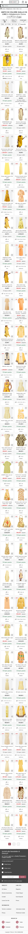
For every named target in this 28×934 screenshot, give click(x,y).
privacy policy (19, 880)
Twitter (21, 922)
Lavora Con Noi (5, 900)
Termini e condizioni (6, 909)
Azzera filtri (23, 24)
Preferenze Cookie (20, 912)
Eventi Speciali (19, 896)
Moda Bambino (8, 872)
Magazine (18, 889)
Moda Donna (7, 864)
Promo (17, 900)
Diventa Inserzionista (7, 893)
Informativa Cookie (20, 909)
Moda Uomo (7, 868)
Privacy (3, 912)
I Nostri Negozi (19, 893)
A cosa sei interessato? (7, 861)
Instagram (8, 922)
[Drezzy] (14, 2)
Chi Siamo (4, 889)
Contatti (4, 896)
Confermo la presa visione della (12, 880)
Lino (16, 24)
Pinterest (22, 927)
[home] (1, 8)
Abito (9, 24)
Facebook (8, 927)
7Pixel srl (12, 932)
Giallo (2, 24)
